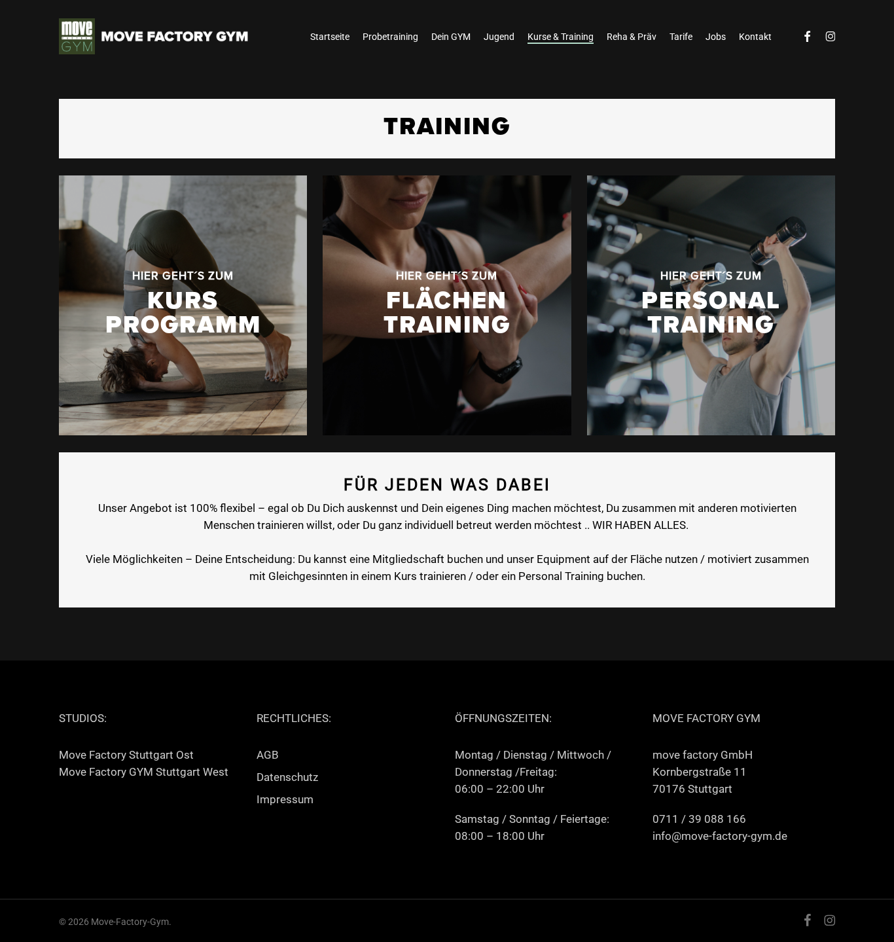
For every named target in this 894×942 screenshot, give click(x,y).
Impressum (285, 799)
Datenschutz (287, 777)
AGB (268, 754)
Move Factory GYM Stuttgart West (143, 771)
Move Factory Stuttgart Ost (126, 754)
